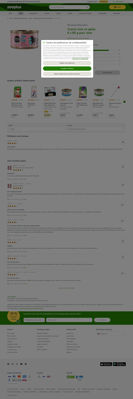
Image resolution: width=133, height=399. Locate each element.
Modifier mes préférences (67, 63)
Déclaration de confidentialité (80, 58)
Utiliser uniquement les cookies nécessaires (67, 74)
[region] (67, 59)
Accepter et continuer (67, 68)
